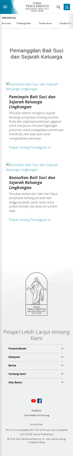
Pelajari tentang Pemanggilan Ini (30, 147)
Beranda (6, 23)
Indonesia (9, 18)
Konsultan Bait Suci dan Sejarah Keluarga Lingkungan (32, 182)
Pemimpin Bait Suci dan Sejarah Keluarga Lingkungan (32, 101)
